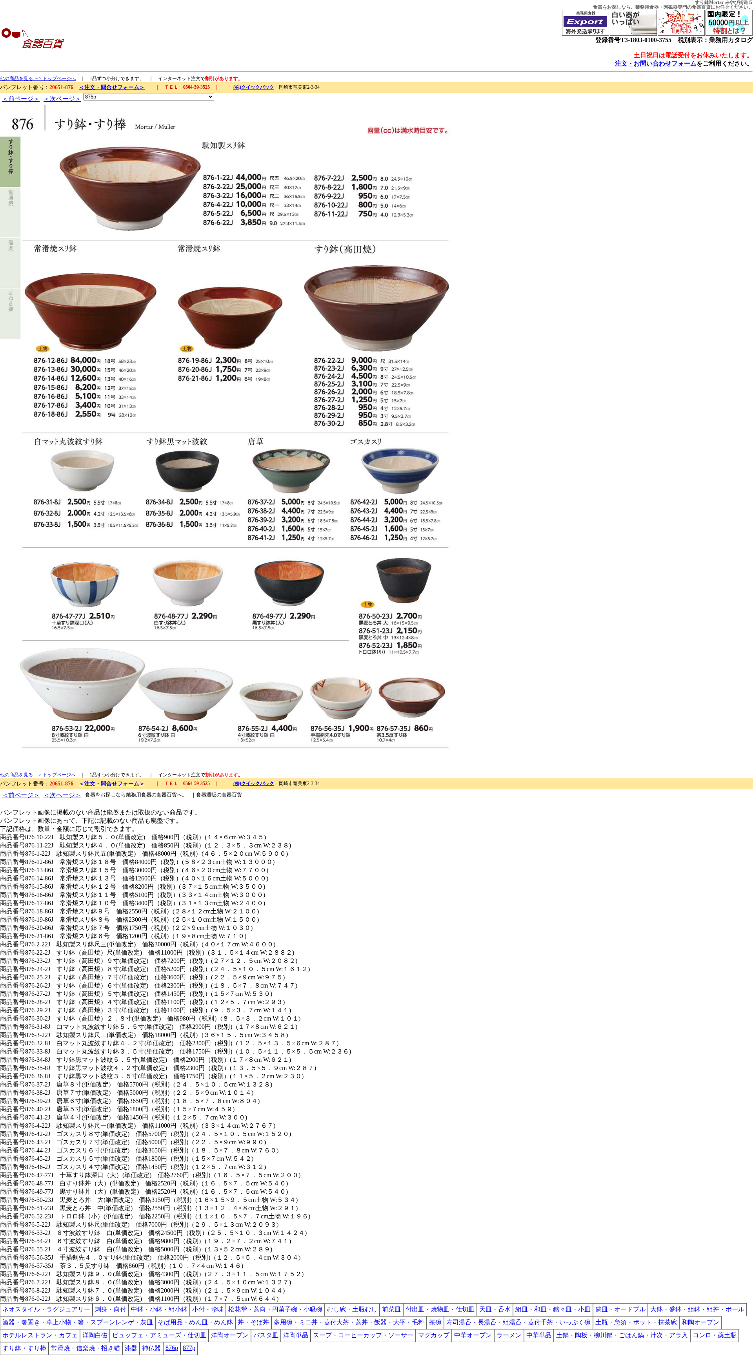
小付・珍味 (208, 1309)
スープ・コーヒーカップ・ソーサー (363, 1335)
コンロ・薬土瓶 (715, 1335)
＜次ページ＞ (62, 98)
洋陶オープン (230, 1335)
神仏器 (151, 1348)
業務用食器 (647, 7)
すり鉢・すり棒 (24, 1348)
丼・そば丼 (253, 1322)
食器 (597, 7)
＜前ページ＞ (21, 98)
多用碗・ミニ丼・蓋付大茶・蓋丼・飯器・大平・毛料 (349, 1322)
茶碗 (435, 1322)
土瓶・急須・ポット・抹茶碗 (636, 1322)
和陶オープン (700, 1322)
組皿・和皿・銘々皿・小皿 (553, 1309)
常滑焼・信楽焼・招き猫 (85, 1348)
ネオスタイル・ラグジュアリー (46, 1309)
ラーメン (509, 1335)
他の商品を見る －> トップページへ (38, 78)
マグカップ (433, 1335)
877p (189, 1347)
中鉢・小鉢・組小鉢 (159, 1309)
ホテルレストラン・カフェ (40, 1335)
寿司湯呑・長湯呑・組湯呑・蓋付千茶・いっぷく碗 (518, 1322)
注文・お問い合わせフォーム (656, 63)
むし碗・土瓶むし (352, 1309)
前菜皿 (391, 1309)
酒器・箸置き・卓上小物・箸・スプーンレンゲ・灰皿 (77, 1322)
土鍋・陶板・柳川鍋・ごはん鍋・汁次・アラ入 (622, 1335)
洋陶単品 (295, 1335)
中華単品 (538, 1335)
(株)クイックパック (253, 87)
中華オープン (473, 1335)
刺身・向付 (110, 1309)
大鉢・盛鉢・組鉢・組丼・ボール (697, 1309)
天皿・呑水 (495, 1309)
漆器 (131, 1348)
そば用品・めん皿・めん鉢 (195, 1322)
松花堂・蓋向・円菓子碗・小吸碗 (275, 1309)
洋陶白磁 (94, 1335)
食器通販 (206, 795)
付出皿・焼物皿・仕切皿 (440, 1309)
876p (172, 1347)
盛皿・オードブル (620, 1309)
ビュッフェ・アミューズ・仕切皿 (159, 1335)
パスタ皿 (265, 1335)
